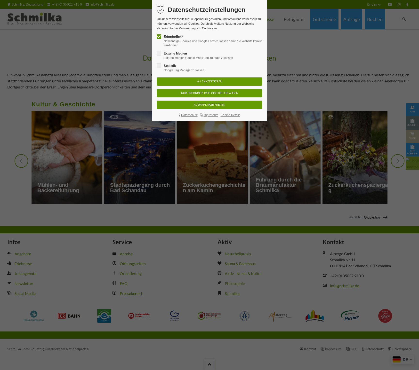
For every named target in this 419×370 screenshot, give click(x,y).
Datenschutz (189, 115)
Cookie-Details (230, 115)
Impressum (211, 115)
